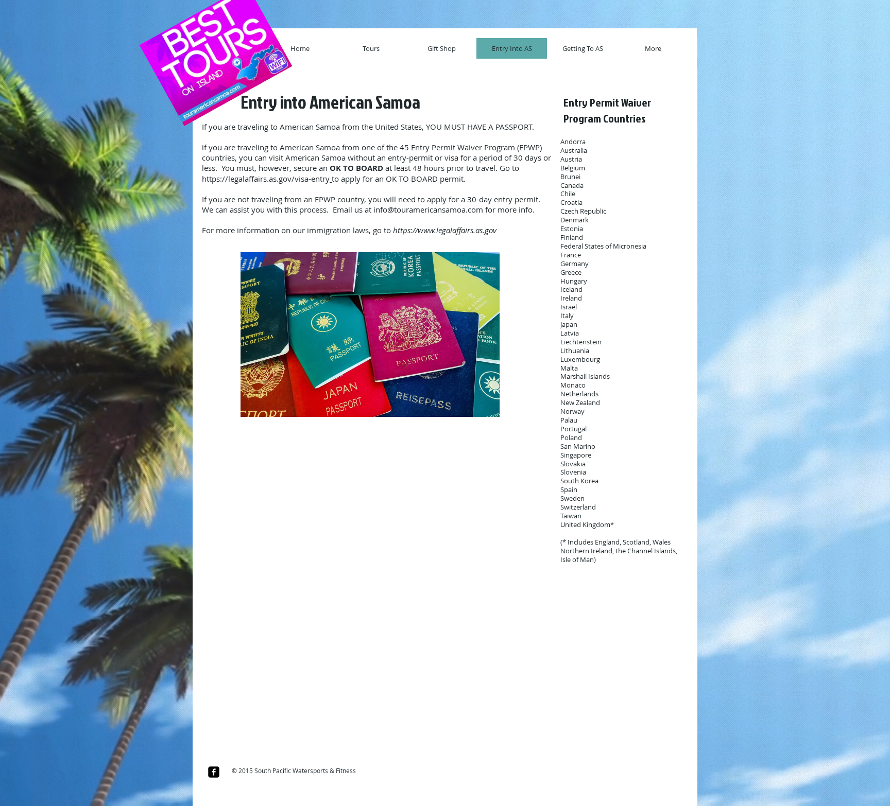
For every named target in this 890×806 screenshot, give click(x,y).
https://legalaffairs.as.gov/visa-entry (266, 178)
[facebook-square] (213, 772)
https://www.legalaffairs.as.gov (445, 230)
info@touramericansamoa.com (428, 209)
